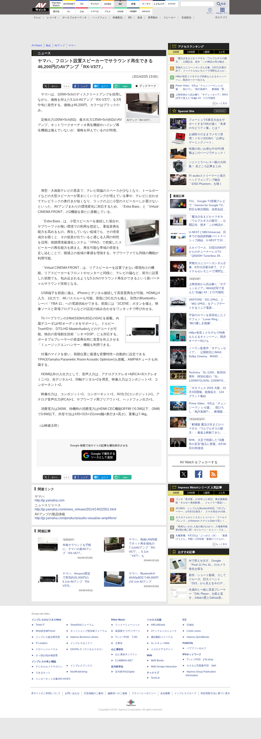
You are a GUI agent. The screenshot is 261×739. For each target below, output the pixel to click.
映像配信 (118, 17)
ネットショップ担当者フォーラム (88, 630)
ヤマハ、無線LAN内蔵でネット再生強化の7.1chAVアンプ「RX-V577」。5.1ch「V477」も (143, 547)
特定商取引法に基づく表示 (215, 693)
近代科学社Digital (125, 671)
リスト (66, 86)
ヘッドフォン (99, 17)
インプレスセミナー (81, 643)
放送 (139, 17)
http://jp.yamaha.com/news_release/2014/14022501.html (75, 509)
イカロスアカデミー (162, 649)
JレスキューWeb (160, 643)
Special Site (186, 111)
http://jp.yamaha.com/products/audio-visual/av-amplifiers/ (75, 518)
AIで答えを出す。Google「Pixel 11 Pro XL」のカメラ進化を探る (207, 564)
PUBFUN (187, 643)
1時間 (176, 52)
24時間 (191, 52)
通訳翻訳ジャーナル (162, 637)
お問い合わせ (72, 693)
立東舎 (119, 643)
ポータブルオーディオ (74, 17)
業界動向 (153, 17)
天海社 (190, 624)
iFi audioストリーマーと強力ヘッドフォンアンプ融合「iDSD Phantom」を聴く (207, 179)
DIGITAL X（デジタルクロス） (87, 649)
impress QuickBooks (198, 637)
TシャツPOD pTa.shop (200, 659)
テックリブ (153, 672)
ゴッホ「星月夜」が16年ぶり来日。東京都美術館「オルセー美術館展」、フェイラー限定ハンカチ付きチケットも (201, 503)
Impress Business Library (84, 637)
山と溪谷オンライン (126, 654)
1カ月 (222, 52)
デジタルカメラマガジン (49, 666)
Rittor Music (118, 619)
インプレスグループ (185, 693)
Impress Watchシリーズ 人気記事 (200, 487)
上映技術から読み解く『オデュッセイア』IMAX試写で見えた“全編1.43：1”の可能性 (207, 288)
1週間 (206, 52)
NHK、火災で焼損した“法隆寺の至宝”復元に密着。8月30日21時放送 (207, 444)
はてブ (104, 86)
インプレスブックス (81, 665)
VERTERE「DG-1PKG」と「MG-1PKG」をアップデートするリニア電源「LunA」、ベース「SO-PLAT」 (207, 308)
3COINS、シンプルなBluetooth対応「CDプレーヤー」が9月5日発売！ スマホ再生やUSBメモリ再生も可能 (202, 512)
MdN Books (157, 660)
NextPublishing (78, 671)
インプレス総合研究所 (48, 637)
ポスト (54, 86)
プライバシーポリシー (144, 693)
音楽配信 (186, 17)
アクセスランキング (191, 46)
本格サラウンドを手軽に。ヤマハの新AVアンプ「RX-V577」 (77, 549)
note (125, 86)
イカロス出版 (154, 619)
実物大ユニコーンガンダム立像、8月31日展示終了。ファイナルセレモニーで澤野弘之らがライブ (201, 71)
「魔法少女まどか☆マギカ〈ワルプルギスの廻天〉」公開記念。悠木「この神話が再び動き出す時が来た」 (201, 62)
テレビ (37, 17)
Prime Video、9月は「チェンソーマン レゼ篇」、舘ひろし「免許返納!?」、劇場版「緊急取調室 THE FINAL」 (201, 89)
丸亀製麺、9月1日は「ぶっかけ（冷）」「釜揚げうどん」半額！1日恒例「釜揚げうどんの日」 (201, 539)
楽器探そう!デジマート (127, 630)
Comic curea (194, 630)
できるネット (43, 672)
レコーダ (51, 17)
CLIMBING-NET (124, 660)
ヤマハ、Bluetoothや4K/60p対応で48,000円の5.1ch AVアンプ (143, 577)
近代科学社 (117, 666)
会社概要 (165, 693)
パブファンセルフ (196, 648)
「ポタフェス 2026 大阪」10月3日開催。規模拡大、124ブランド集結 (207, 392)
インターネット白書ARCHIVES (53, 678)
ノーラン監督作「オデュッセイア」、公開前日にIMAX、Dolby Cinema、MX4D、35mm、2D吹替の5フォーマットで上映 (207, 356)
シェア (84, 86)
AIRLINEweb (158, 624)
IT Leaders (42, 643)
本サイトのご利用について (46, 693)
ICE (184, 619)
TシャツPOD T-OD (126, 637)
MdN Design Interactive (164, 666)
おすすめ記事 (186, 552)
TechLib (155, 677)
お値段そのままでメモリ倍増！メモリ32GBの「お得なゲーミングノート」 (207, 138)
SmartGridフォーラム (82, 624)
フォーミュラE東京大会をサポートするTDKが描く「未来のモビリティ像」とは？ (207, 123)
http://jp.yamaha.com (49, 500)
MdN (149, 655)
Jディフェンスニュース (164, 630)
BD (130, 17)
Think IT (40, 624)
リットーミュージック (127, 624)
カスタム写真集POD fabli (201, 665)
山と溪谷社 (117, 649)
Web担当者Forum (45, 630)
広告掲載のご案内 (93, 693)
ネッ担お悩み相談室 (47, 655)
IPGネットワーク (191, 654)
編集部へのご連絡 (117, 693)
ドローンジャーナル (47, 649)
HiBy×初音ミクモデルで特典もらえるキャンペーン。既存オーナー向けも (207, 336)
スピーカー (170, 17)
